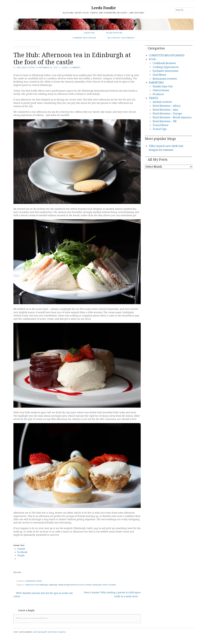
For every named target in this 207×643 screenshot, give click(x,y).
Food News (159, 75)
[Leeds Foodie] (103, 24)
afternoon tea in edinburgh (37, 584)
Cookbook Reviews (164, 63)
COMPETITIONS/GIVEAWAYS (167, 55)
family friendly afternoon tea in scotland (74, 584)
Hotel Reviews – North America (172, 117)
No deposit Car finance (121, 37)
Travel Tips (160, 129)
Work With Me (114, 32)
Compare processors (84, 37)
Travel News (160, 125)
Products (158, 94)
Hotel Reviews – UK (165, 121)
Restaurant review (99, 584)
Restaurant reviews (26, 47)
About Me (89, 32)
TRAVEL (154, 98)
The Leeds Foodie (26, 67)
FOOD (152, 59)
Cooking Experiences (166, 67)
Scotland (112, 584)
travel (62, 632)
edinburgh (53, 584)
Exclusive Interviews (165, 71)
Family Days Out (163, 86)
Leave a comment (71, 67)
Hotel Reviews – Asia (165, 109)
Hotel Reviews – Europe (167, 113)
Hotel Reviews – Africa (166, 106)
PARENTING (156, 82)
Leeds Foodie (103, 7)
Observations (161, 90)
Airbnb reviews (162, 102)
